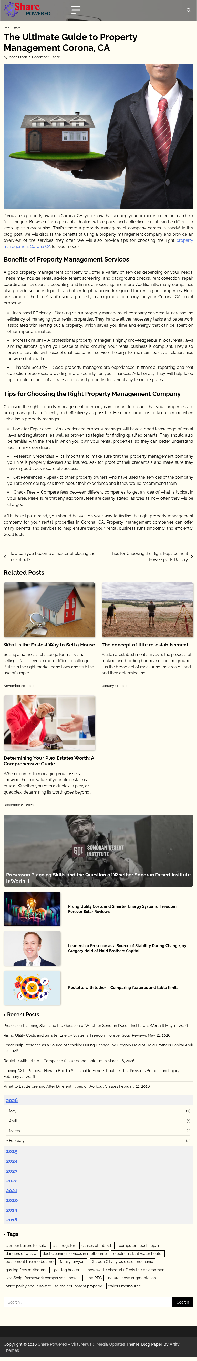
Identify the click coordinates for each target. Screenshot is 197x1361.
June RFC (93, 1277)
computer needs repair (139, 1245)
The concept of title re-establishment (145, 645)
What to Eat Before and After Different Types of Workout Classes (61, 1086)
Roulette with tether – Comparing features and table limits (123, 987)
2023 (12, 1171)
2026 (12, 1100)
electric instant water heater (138, 1253)
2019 (11, 1210)
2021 (11, 1190)
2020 (12, 1200)
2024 (12, 1161)
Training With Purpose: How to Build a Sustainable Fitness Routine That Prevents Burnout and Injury (91, 1070)
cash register (64, 1245)
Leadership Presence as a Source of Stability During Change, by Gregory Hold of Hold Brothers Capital (127, 948)
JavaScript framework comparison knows (42, 1277)
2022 (12, 1180)
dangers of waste (21, 1253)
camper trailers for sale (26, 1245)
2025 (12, 1151)
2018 (11, 1219)
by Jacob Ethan (15, 57)
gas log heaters (67, 1269)
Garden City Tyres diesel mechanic (122, 1261)
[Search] (188, 10)
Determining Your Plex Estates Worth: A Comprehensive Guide (49, 761)
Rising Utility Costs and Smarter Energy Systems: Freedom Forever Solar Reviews (75, 1035)
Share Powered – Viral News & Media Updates (81, 1344)
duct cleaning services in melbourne (75, 1253)
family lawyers (72, 1261)
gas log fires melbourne (27, 1269)
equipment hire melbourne (30, 1261)
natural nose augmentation (132, 1277)
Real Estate (12, 28)
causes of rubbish (96, 1245)
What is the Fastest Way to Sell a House (49, 645)
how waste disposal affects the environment (127, 1269)
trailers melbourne (124, 1285)
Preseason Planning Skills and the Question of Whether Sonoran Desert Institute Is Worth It (84, 1025)
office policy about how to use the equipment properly (54, 1285)
